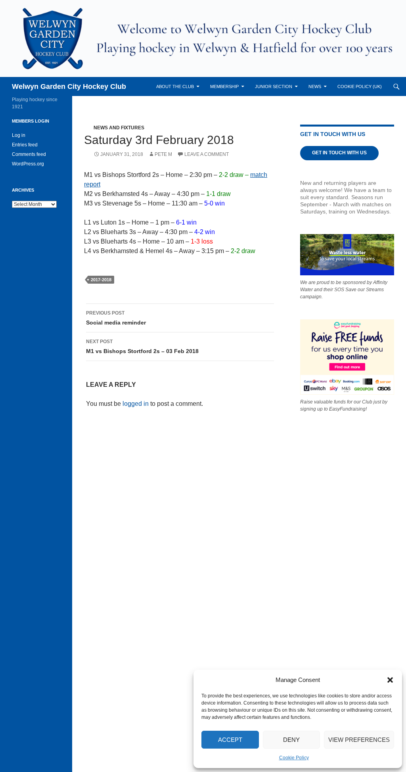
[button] (390, 680)
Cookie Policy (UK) (359, 86)
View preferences (359, 739)
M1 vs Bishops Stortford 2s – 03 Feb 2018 (142, 346)
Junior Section (273, 86)
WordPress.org (28, 164)
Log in (18, 135)
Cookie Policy (294, 757)
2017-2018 (101, 279)
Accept (230, 739)
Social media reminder (116, 318)
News (314, 86)
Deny (291, 739)
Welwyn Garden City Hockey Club (69, 86)
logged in (136, 403)
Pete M (163, 154)
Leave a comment (206, 154)
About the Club (175, 86)
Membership (224, 86)
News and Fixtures (119, 128)
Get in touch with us (339, 153)
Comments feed (29, 154)
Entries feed (25, 145)
